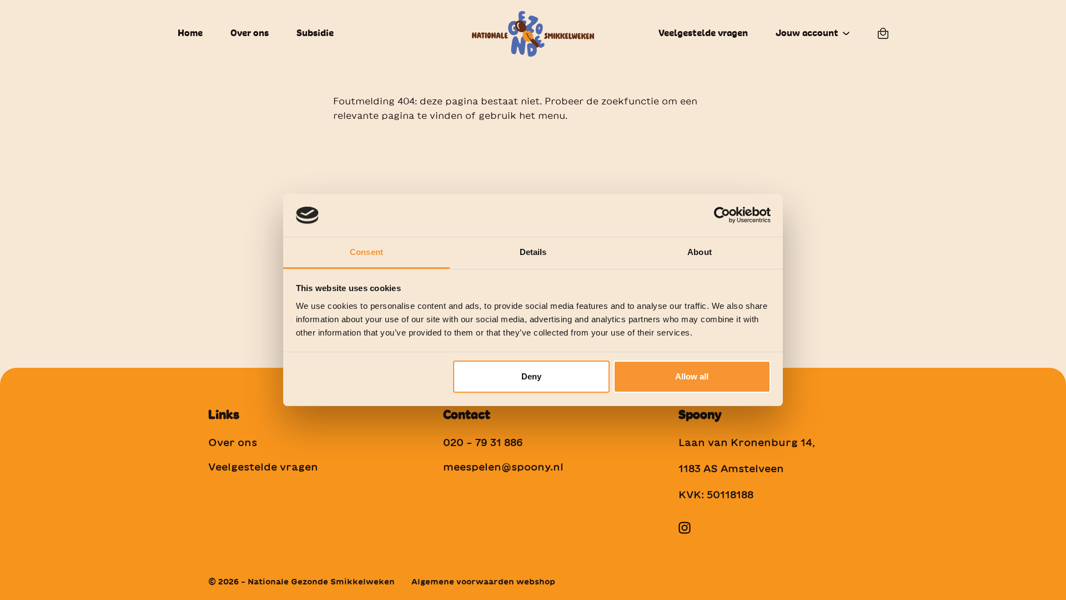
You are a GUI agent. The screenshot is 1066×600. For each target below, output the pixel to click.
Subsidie (315, 33)
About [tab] (699, 252)
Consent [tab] (366, 252)
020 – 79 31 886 (483, 442)
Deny (531, 376)
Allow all (691, 376)
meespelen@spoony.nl (503, 467)
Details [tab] (533, 252)
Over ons (249, 33)
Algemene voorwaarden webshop (483, 582)
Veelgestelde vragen (703, 33)
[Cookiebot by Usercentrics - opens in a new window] (722, 215)
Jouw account (807, 33)
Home (190, 33)
